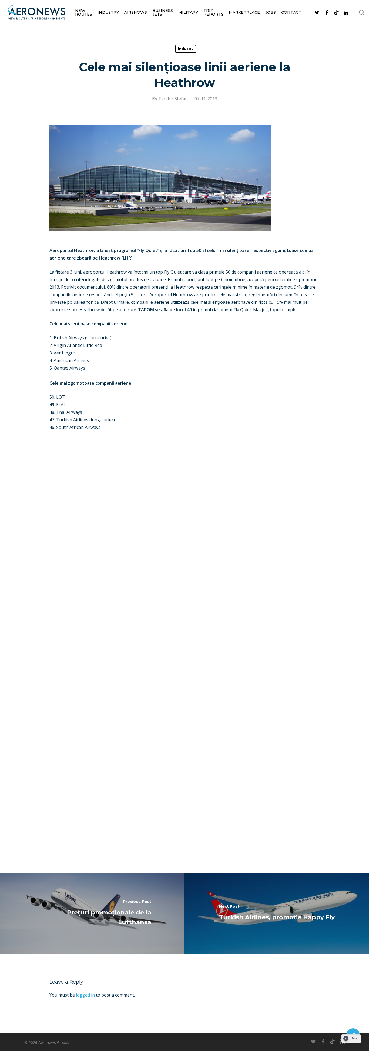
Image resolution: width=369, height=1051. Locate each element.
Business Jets (162, 12)
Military (188, 12)
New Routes (83, 12)
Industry (108, 12)
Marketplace (244, 12)
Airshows (135, 12)
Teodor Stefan (173, 99)
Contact (291, 12)
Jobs (270, 12)
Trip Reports (213, 12)
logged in (85, 995)
